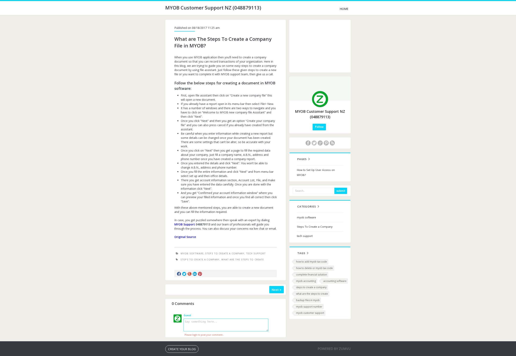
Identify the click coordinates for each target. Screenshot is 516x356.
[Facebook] (308, 143)
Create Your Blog (182, 349)
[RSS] (332, 143)
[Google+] (320, 143)
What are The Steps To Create (242, 259)
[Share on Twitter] (184, 274)
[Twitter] (314, 143)
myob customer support (310, 313)
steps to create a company (311, 287)
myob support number (309, 306)
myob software (192, 253)
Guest (187, 315)
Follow (319, 126)
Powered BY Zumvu (334, 349)
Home (344, 9)
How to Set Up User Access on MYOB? (316, 172)
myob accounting (306, 281)
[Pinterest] (326, 143)
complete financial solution (311, 274)
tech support (256, 253)
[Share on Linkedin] (195, 274)
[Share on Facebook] (179, 274)
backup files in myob (308, 300)
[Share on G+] (189, 274)
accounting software (334, 281)
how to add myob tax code (311, 261)
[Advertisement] (320, 46)
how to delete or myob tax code (314, 268)
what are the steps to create (312, 293)
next (276, 290)
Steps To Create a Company (224, 253)
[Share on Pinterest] (200, 274)
